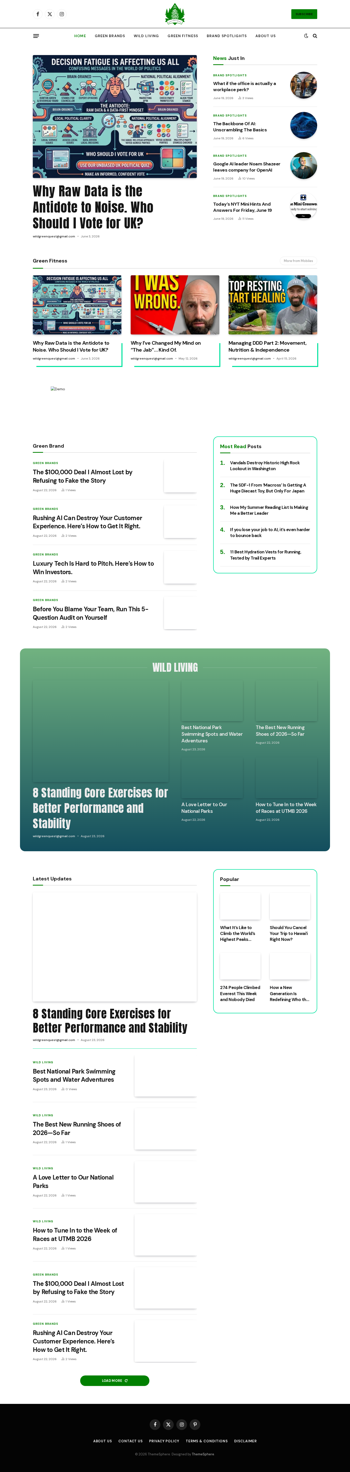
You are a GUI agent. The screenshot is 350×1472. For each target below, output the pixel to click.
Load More (112, 1381)
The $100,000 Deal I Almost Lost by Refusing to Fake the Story (83, 476)
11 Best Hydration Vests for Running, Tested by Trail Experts (265, 555)
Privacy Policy (164, 1441)
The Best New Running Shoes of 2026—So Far (280, 730)
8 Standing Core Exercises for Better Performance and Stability (100, 808)
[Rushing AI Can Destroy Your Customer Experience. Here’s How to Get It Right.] (180, 521)
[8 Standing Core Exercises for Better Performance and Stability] (101, 731)
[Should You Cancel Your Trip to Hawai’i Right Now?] (290, 906)
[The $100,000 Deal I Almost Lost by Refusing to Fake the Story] (180, 475)
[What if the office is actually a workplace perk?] (303, 85)
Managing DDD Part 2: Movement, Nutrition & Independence (267, 346)
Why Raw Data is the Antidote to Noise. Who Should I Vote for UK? (93, 207)
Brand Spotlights (227, 36)
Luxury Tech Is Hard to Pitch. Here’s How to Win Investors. (93, 568)
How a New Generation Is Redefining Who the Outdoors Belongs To (289, 994)
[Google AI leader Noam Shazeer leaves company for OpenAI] (303, 165)
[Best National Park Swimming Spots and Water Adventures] (212, 700)
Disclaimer (245, 1441)
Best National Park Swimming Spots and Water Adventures (212, 734)
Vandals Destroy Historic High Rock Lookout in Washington (265, 465)
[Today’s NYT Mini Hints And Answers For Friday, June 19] (303, 205)
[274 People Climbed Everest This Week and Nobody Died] (240, 966)
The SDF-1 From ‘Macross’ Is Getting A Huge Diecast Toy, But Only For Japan (268, 488)
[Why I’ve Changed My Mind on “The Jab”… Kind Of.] (175, 304)
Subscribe (304, 14)
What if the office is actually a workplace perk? (244, 86)
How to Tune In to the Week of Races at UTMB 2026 (286, 807)
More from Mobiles (298, 261)
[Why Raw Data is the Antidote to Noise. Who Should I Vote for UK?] (115, 116)
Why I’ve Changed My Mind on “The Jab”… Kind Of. (166, 346)
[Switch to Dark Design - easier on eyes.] (306, 36)
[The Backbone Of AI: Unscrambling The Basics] (303, 125)
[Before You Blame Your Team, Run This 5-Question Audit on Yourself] (180, 612)
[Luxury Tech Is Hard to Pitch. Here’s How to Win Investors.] (180, 567)
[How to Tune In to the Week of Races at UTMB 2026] (286, 777)
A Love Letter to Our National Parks (204, 807)
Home (80, 36)
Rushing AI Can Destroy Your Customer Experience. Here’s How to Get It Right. (87, 522)
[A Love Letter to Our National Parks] (212, 777)
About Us (265, 36)
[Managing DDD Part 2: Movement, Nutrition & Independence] (273, 304)
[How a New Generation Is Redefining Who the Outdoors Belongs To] (290, 966)
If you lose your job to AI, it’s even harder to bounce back (270, 533)
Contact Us (130, 1441)
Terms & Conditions (207, 1441)
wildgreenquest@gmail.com (54, 236)
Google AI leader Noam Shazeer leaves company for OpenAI (246, 167)
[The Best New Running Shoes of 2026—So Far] (286, 700)
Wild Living (146, 36)
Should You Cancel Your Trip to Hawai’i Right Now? (289, 933)
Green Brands (110, 36)
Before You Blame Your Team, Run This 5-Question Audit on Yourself (90, 613)
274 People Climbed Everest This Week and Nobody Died (240, 993)
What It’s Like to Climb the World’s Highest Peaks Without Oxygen (237, 934)
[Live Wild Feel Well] (175, 14)
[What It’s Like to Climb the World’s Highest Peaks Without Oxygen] (240, 906)
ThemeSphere (203, 1454)
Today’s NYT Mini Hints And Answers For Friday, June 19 (242, 207)
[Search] (314, 36)
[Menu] (36, 36)
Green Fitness (183, 36)
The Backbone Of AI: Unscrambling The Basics (240, 127)
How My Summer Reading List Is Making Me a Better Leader (269, 510)
